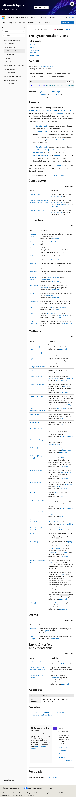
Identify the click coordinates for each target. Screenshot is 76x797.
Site (31, 307)
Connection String (39, 718)
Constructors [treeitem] (10, 55)
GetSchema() (34, 448)
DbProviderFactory (52, 278)
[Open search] (66, 17)
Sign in (71, 17)
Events (32, 293)
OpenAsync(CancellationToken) (58, 552)
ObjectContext (66, 110)
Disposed (33, 629)
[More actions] (72, 29)
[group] (51, 85)
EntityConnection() (36, 194)
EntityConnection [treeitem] (11, 51)
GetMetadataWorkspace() (38, 440)
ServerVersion (34, 301)
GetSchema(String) (36, 470)
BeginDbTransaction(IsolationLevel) (37, 347)
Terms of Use (6, 796)
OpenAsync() (34, 542)
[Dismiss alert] (72, 4)
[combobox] (13, 31)
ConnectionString (54, 548)
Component (42, 94)
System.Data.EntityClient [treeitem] (12, 40)
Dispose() (46, 631)
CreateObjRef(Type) (36, 396)
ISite (52, 307)
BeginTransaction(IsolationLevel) (37, 361)
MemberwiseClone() (36, 512)
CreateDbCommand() (37, 384)
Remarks (33, 47)
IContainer (49, 256)
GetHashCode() (34, 422)
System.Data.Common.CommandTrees (43, 110)
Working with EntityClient (56, 175)
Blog (28, 793)
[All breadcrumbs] (30, 29)
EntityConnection (59, 113)
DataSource (33, 272)
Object (40, 91)
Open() (32, 534)
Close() (32, 370)
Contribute (37, 793)
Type (56, 492)
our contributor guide (38, 747)
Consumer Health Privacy (60, 793)
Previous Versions (18, 793)
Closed (60, 317)
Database (33, 264)
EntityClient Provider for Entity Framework (48, 712)
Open (48, 140)
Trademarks (16, 796)
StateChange (60, 528)
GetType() (33, 492)
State (31, 313)
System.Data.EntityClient (46, 66)
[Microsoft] (3, 17)
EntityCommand (53, 378)
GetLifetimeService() (36, 428)
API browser (44, 29)
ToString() (33, 603)
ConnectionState (51, 313)
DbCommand (67, 386)
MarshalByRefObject (53, 91)
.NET (35, 29)
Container (33, 256)
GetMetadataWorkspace (62, 140)
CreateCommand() (36, 376)
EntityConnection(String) (42, 131)
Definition (33, 45)
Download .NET (67, 23)
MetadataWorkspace (40, 155)
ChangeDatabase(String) (38, 367)
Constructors (34, 50)
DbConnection (55, 94)
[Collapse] (24, 27)
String (57, 603)
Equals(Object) (34, 414)
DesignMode (34, 285)
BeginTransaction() (36, 353)
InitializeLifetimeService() (38, 500)
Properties (33, 53)
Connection (69, 378)
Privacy (45, 793)
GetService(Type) (35, 482)
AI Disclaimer (6, 793)
